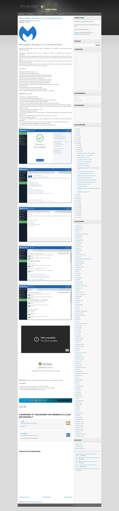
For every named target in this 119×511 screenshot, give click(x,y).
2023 (77, 135)
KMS (77, 302)
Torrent (77, 390)
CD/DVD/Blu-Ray (80, 254)
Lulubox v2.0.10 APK (82, 186)
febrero (79, 149)
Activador (78, 225)
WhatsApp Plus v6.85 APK (83, 192)
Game (77, 279)
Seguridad (78, 371)
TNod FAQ (86, 29)
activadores (78, 227)
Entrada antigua (68, 497)
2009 (77, 213)
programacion (79, 357)
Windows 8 (78, 425)
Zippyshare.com (79, 434)
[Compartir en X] (23, 407)
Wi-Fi (77, 415)
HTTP (77, 290)
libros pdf (78, 304)
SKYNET (24, 433)
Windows (78, 417)
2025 (77, 131)
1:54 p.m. (38, 20)
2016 (77, 198)
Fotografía (78, 277)
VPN (77, 409)
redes (77, 363)
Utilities (77, 404)
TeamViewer (79, 386)
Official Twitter (79, 444)
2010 (77, 211)
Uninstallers (78, 400)
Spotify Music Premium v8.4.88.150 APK (86, 175)
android (77, 236)
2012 (77, 207)
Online (77, 342)
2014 (77, 203)
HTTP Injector (79, 292)
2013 (77, 205)
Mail (77, 309)
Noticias (78, 332)
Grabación (78, 284)
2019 (77, 143)
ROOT (77, 369)
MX (76, 321)
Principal (21, 14)
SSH (77, 382)
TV (76, 398)
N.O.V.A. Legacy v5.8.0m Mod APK (85, 171)
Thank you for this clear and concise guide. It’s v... (87, 468)
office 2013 (78, 338)
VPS (77, 411)
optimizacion (79, 344)
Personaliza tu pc (80, 352)
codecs (77, 256)
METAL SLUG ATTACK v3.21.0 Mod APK (86, 180)
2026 (77, 129)
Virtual (77, 407)
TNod (77, 388)
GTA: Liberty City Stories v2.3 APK (85, 173)
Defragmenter (79, 267)
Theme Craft (89, 505)
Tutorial (77, 394)
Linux (77, 306)
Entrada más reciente (24, 497)
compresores (79, 261)
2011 (77, 209)
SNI (77, 377)
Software (26, 22)
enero (78, 151)
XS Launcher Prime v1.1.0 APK (84, 159)
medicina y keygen (80, 311)
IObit (77, 298)
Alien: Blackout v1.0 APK (83, 163)
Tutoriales (78, 396)
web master (78, 413)
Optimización (79, 346)
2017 (77, 196)
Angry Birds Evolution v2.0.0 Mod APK (86, 153)
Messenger (78, 313)
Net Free (78, 325)
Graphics (78, 288)
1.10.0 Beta (83, 21)
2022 (77, 137)
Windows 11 (79, 421)
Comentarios (79, 100)
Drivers (77, 273)
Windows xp (79, 429)
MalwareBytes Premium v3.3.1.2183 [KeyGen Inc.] (40, 18)
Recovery (78, 361)
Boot (77, 252)
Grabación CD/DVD (80, 286)
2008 (77, 215)
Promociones (79, 359)
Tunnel (77, 392)
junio (78, 145)
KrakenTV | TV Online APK (83, 166)
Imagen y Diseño (80, 294)
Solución (76, 32)
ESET (77, 275)
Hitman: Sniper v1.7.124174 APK (85, 155)
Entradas (78, 98)
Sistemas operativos (80, 373)
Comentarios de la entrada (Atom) (34, 501)
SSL (77, 384)
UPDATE (78, 402)
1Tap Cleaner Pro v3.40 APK (84, 184)
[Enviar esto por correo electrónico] (20, 407)
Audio (77, 248)
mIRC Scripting (79, 315)
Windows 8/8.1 (49, 14)
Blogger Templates (97, 505)
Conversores (79, 263)
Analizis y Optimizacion (81, 234)
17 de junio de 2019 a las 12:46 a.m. (29, 423)
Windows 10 (61, 14)
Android (40, 14)
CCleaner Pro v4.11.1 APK (83, 157)
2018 (77, 194)
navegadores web (80, 323)
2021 (77, 139)
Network (78, 327)
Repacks (78, 365)
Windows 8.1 (79, 427)
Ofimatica (78, 340)
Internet (77, 296)
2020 (77, 141)
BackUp (78, 250)
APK (77, 244)
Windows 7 (31, 14)
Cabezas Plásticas (80, 448)
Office (77, 336)
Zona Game (78, 436)
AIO (77, 231)
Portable (78, 354)
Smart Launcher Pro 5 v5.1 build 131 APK (87, 182)
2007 (77, 217)
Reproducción (79, 367)
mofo (22, 422)
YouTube (78, 432)
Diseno (77, 269)
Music (77, 319)
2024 (77, 133)
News (77, 329)
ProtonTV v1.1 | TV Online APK (84, 161)
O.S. (77, 334)
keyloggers (78, 300)
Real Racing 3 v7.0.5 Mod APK (84, 177)
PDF (77, 350)
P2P (77, 348)
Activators (78, 229)
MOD (77, 317)
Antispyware (79, 240)
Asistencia (78, 246)
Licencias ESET (79, 446)
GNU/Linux (78, 281)
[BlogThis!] (21, 407)
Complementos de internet (82, 259)
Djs (76, 271)
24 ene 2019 (33, 20)
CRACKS (78, 265)
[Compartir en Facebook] (25, 407)
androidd (78, 238)
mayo (78, 147)
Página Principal (47, 497)
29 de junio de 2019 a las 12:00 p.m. (29, 435)
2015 (77, 200)
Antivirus (78, 242)
